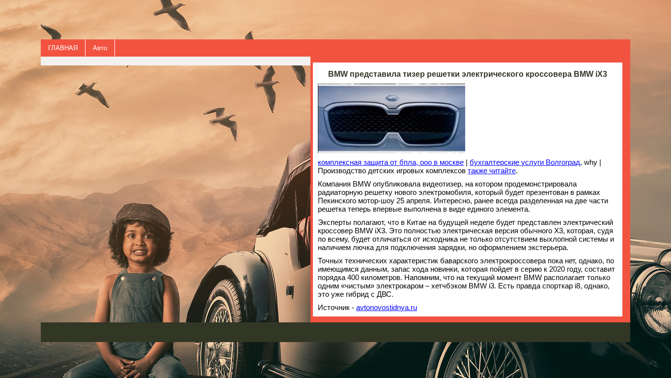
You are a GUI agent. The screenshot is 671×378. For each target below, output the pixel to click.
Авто (100, 48)
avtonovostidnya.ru (386, 307)
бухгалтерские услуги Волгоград (525, 162)
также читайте (492, 170)
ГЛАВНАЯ (63, 48)
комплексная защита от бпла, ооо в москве (391, 162)
